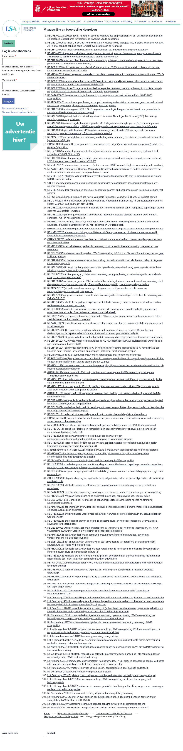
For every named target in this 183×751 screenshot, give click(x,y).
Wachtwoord (8, 79)
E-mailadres (8, 55)
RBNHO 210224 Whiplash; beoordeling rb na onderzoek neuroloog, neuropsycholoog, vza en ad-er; (98, 496)
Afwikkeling (126, 21)
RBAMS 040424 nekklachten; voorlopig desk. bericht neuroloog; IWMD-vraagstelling (90, 460)
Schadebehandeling (93, 21)
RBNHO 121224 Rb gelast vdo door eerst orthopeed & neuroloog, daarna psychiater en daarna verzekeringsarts (104, 337)
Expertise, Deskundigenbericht (73, 713)
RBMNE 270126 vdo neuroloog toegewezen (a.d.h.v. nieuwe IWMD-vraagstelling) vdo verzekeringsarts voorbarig (105, 165)
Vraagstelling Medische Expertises (61, 716)
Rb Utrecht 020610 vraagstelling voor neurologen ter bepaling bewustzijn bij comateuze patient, (96, 704)
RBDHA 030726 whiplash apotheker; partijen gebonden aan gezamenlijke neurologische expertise (97, 49)
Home (47, 713)
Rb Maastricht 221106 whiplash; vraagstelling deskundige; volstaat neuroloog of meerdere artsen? (97, 707)
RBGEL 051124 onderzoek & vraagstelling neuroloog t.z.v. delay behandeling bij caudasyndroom (97, 414)
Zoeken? (8, 43)
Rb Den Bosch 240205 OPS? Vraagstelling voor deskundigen (79, 671)
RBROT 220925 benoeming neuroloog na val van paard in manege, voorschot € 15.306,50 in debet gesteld (102, 197)
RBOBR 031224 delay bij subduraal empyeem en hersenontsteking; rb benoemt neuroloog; (94, 354)
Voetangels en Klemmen (53, 21)
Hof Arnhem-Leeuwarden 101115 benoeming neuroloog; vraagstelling (82, 636)
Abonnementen (155, 21)
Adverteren (170, 21)
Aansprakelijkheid (30, 21)
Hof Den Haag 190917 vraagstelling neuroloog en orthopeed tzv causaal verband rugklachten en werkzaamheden (105, 597)
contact (51, 733)
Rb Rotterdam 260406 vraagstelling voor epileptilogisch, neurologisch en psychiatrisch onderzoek (97, 668)
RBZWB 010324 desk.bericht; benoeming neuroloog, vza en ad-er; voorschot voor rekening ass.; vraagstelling (104, 492)
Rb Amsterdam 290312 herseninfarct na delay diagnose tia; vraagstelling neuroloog (90, 693)
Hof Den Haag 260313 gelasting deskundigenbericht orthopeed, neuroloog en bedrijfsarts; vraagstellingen (101, 675)
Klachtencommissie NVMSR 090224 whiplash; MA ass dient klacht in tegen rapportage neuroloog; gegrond (102, 449)
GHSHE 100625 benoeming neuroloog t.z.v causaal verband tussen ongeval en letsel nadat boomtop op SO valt (105, 228)
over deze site (10, 733)
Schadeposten (74, 21)
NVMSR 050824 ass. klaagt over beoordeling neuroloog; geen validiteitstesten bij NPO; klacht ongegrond (101, 425)
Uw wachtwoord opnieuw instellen (19, 111)
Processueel (140, 21)
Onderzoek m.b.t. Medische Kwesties (114, 713)
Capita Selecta (112, 21)
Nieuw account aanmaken (15, 108)
